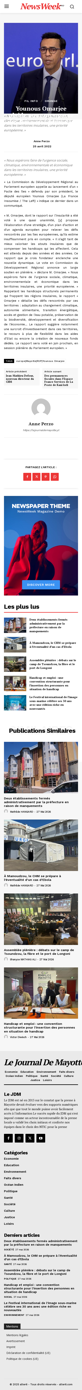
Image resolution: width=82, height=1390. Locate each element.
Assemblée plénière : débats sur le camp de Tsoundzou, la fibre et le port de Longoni (52, 664)
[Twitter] (36, 477)
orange (51, 101)
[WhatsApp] (55, 477)
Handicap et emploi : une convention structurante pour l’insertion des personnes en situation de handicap (49, 683)
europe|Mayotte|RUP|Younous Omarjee (40, 361)
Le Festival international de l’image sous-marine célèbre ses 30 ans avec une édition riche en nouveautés (53, 702)
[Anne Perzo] (41, 408)
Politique (10, 1278)
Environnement (14, 1315)
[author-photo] (6, 811)
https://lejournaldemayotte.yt (41, 430)
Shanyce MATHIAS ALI (23, 959)
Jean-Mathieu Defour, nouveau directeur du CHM (20, 379)
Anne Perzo (42, 141)
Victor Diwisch (18, 1037)
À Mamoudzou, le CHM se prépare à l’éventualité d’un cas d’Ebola (52, 645)
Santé (8, 1264)
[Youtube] (40, 1138)
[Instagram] (19, 1138)
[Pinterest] (46, 477)
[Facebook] (27, 477)
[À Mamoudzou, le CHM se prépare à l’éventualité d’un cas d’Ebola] (15, 644)
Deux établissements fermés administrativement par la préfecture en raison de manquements (48, 625)
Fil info (31, 101)
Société (9, 1249)
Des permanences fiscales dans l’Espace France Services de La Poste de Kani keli (58, 380)
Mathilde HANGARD (21, 811)
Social (8, 1297)
